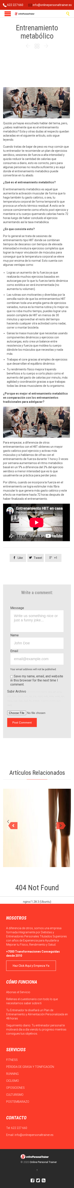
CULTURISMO (15, 1094)
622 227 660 (15, 5)
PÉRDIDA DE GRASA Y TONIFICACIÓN (30, 1066)
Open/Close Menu (7, 13)
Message (17, 608)
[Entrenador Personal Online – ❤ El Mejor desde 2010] (24, 13)
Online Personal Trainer (43, 1162)
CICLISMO (13, 1080)
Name (14, 635)
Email (14, 651)
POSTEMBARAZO (18, 1101)
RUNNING (12, 1073)
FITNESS (12, 1059)
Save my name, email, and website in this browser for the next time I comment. (36, 680)
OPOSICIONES (15, 1087)
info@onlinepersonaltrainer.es (52, 5)
